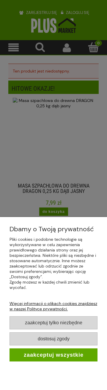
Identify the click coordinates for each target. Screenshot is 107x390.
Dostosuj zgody (54, 338)
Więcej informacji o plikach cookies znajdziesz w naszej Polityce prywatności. (53, 306)
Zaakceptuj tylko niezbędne (53, 322)
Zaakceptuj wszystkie (54, 355)
